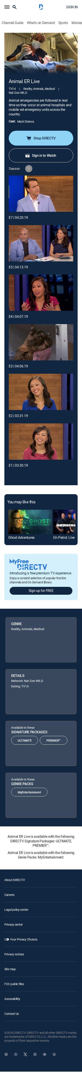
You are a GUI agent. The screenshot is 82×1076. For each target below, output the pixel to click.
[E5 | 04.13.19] (41, 243)
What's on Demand (41, 23)
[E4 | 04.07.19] (41, 293)
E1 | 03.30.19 (18, 465)
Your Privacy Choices (23, 939)
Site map (10, 969)
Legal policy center (16, 909)
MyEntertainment (29, 792)
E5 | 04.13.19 (18, 267)
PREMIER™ (53, 740)
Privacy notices (14, 954)
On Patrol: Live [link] (64, 537)
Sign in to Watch (44, 155)
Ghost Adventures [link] (21, 537)
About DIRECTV (14, 880)
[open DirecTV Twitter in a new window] (25, 1054)
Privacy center (13, 924)
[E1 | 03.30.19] (41, 441)
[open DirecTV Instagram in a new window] (35, 1054)
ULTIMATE (24, 740)
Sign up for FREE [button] (41, 590)
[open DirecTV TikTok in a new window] (54, 1054)
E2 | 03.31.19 (18, 415)
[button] (7, 7)
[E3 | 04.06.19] (41, 342)
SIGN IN (72, 7)
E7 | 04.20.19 (18, 217)
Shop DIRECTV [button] (44, 138)
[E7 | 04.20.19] (41, 194)
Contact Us (11, 1014)
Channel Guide (12, 23)
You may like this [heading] (21, 502)
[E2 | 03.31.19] (41, 392)
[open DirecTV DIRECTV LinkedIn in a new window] (6, 1054)
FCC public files (14, 984)
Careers (9, 895)
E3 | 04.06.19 (18, 366)
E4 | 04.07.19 (18, 316)
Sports (63, 23)
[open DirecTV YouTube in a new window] (44, 1054)
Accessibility (12, 999)
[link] (30, 522)
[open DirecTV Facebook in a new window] (15, 1054)
